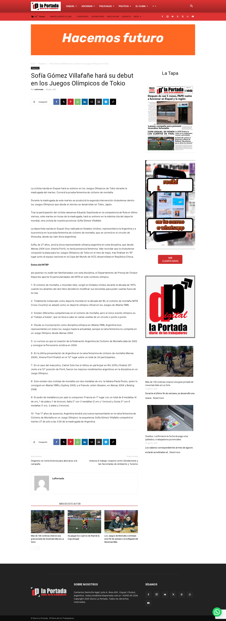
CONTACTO (126, 16)
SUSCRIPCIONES (97, 16)
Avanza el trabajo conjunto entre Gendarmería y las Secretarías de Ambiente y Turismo (113, 462)
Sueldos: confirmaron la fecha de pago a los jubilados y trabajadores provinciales (166, 438)
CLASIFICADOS (82, 16)
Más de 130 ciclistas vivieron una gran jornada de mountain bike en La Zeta (47, 539)
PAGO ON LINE (113, 16)
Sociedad (86, 6)
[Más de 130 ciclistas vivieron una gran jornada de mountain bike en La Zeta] (47, 521)
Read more (158, 398)
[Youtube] (192, 16)
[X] (177, 16)
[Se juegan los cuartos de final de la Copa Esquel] (84, 521)
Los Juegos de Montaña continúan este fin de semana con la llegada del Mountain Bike (121, 539)
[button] (191, 6)
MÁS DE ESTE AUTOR (70, 504)
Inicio (33, 63)
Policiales (105, 6)
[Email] (92, 102)
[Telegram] (106, 102)
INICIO (136, 16)
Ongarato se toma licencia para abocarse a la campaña (54, 462)
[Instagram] (167, 16)
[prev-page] (33, 548)
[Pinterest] (70, 102)
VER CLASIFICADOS (170, 259)
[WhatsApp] (187, 16)
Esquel (70, 6)
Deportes (42, 63)
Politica (124, 6)
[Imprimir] (99, 102)
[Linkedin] (85, 102)
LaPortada (38, 89)
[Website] (182, 16)
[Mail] (172, 16)
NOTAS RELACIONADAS (44, 504)
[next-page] (38, 548)
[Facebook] (162, 16)
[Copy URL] (113, 102)
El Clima (141, 6)
